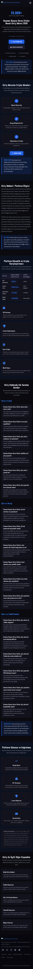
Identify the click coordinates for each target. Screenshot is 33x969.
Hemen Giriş (17, 153)
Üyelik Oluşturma (8, 885)
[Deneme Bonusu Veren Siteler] (10, 3)
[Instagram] (7, 949)
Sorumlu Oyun (27, 954)
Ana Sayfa (3, 954)
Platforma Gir (17, 42)
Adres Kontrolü (17, 47)
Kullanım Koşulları (17, 954)
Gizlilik (9, 954)
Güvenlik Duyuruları (9, 910)
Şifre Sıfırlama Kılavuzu (10, 897)
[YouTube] (19, 949)
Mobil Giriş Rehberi (9, 872)
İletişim (3, 957)
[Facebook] (11, 949)
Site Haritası (10, 957)
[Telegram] (15, 949)
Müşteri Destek (8, 923)
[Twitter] (2, 949)
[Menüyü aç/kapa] (30, 3)
